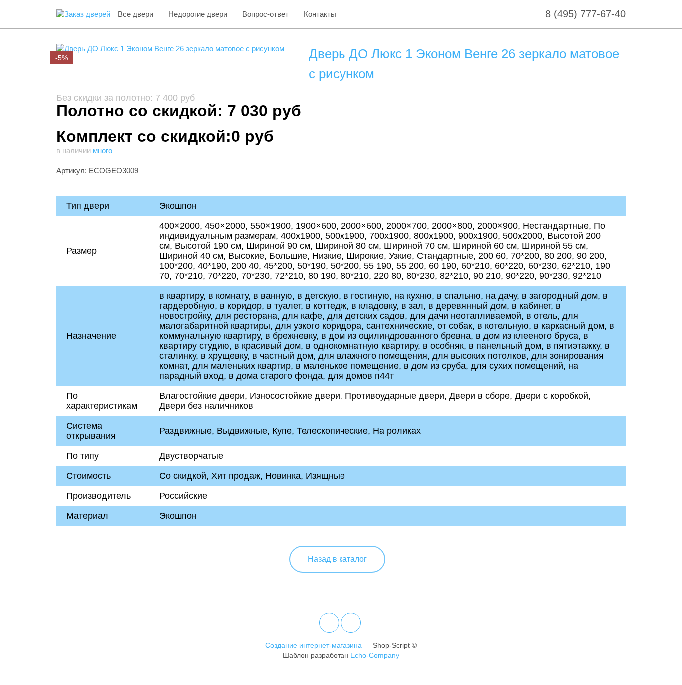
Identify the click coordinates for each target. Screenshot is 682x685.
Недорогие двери (197, 14)
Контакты (320, 14)
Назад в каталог (337, 559)
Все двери (135, 14)
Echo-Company (374, 655)
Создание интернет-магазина (313, 645)
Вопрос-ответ (265, 14)
